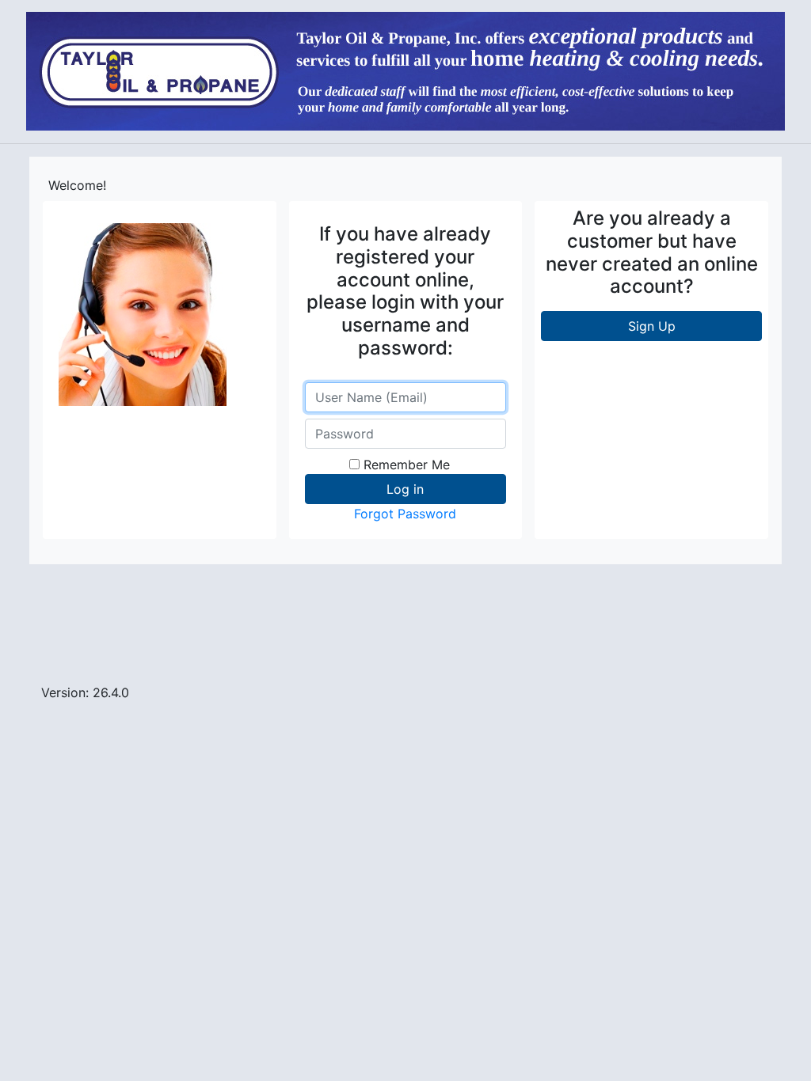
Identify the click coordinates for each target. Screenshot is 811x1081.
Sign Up (652, 326)
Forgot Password (405, 514)
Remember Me (407, 464)
